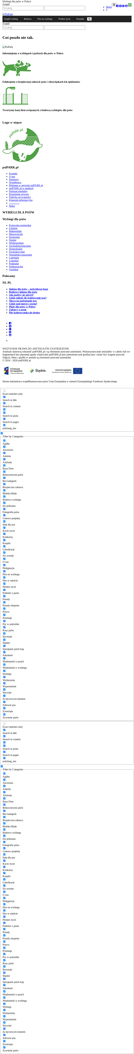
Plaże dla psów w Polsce (22, 306)
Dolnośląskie (15, 248)
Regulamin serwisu (19, 194)
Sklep (109, 7)
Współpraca (15, 182)
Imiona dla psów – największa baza (28, 289)
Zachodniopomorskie (20, 246)
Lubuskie (14, 260)
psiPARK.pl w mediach (21, 188)
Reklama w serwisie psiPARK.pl (26, 185)
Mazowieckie (16, 234)
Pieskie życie (64, 19)
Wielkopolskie (16, 243)
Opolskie (13, 269)
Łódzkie (13, 228)
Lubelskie (14, 257)
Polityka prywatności (20, 197)
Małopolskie (15, 231)
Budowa (27, 19)
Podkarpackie (16, 266)
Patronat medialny (18, 191)
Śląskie (12, 240)
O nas (12, 176)
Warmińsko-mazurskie (20, 254)
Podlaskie (14, 263)
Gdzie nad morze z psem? (23, 303)
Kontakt (13, 173)
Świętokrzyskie (17, 251)
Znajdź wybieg (11, 19)
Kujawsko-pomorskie (20, 225)
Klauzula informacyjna (21, 200)
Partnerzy (14, 179)
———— (14, 203)
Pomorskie (14, 237)
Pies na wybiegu (44, 19)
